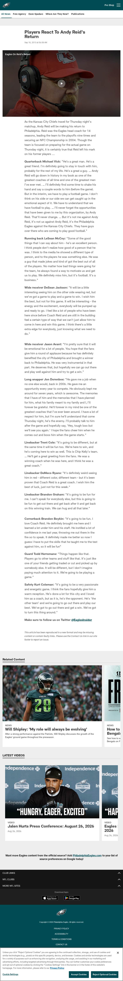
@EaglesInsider (81, 620)
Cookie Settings (10, 974)
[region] (61, 964)
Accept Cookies (79, 974)
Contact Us (61, 944)
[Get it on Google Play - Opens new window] (72, 899)
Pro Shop (109, 5)
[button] (61, 83)
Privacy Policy (61, 928)
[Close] (117, 952)
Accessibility (61, 934)
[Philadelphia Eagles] (61, 912)
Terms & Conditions (62, 939)
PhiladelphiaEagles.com (87, 855)
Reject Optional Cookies (105, 974)
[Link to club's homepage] (6, 3)
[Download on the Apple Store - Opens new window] (50, 898)
